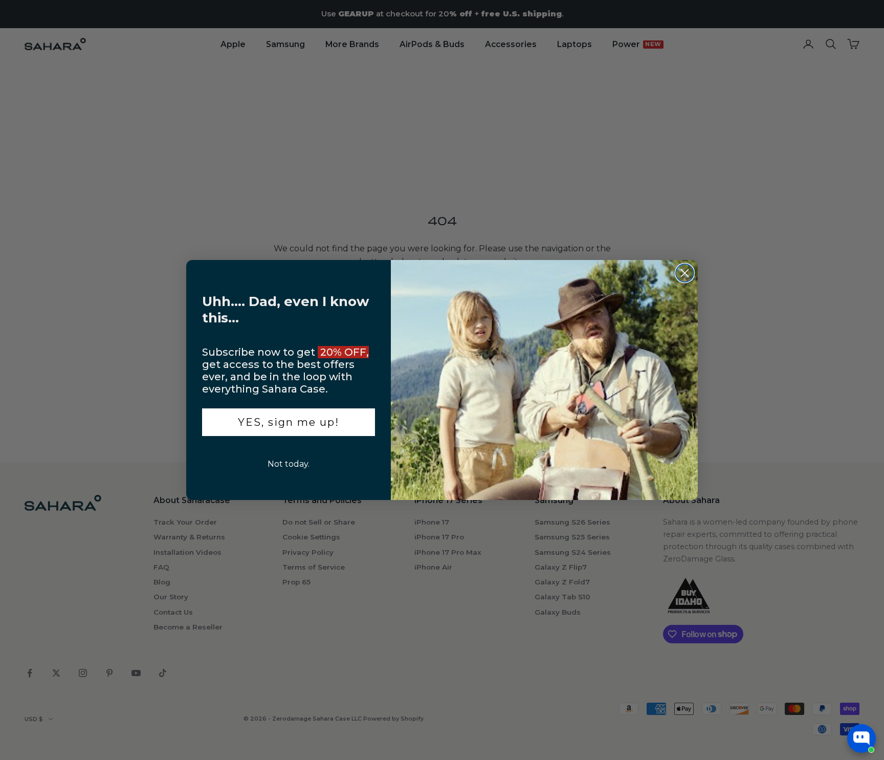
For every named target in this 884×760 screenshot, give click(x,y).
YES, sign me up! (288, 422)
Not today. (289, 464)
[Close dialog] (685, 273)
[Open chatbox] (861, 738)
